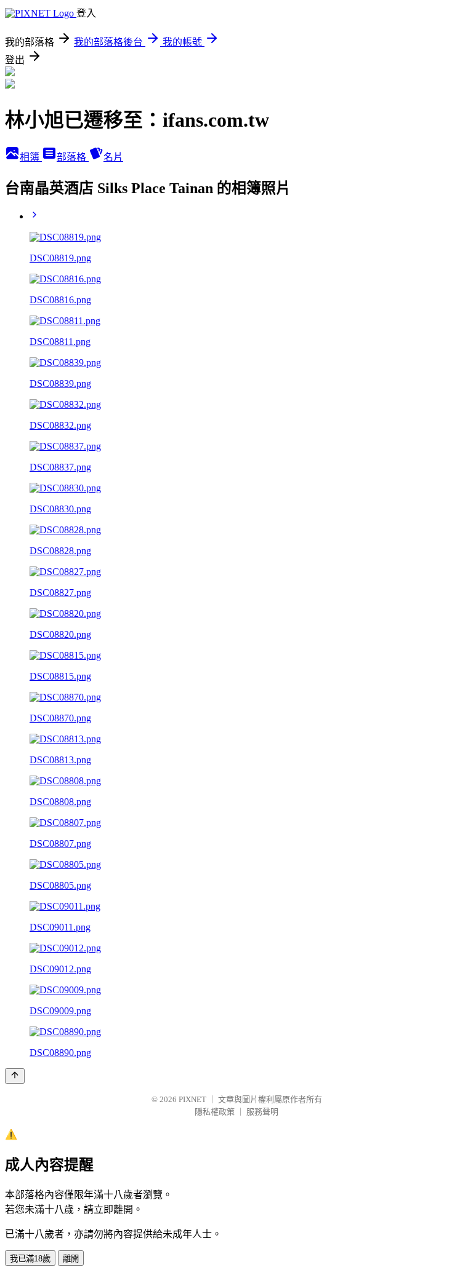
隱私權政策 (215, 1111)
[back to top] (15, 1076)
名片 (113, 157)
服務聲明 (262, 1111)
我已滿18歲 (30, 1258)
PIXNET (192, 1099)
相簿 (31, 157)
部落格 (73, 157)
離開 (71, 1258)
